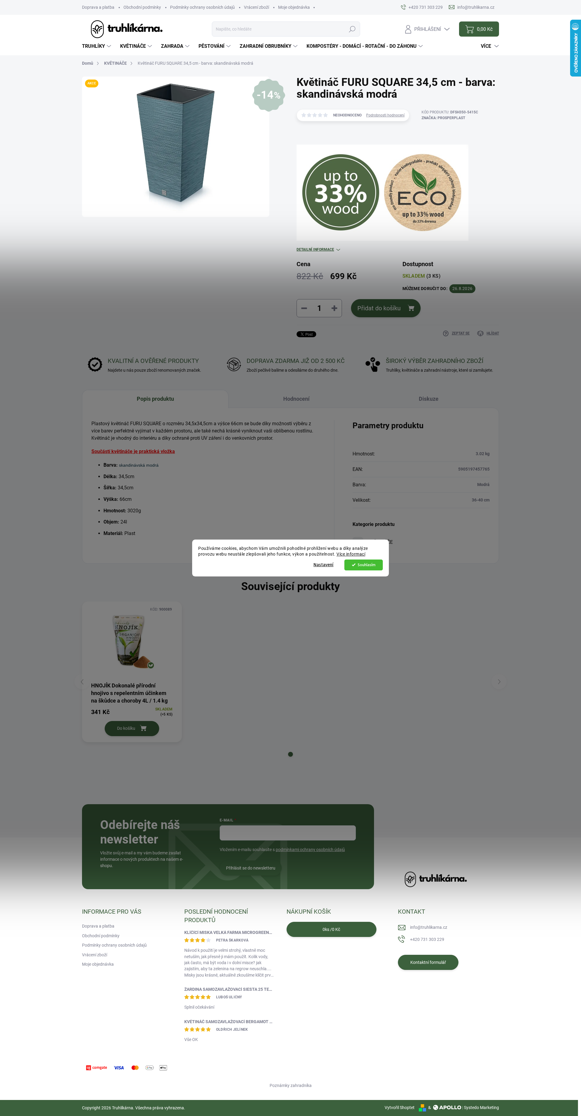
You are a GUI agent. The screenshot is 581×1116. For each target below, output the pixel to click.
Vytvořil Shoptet (400, 1107)
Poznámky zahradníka (291, 1085)
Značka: (443, 118)
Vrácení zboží (256, 7)
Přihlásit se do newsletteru (250, 868)
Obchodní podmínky (142, 7)
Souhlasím (367, 565)
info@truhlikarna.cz (428, 927)
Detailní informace (315, 249)
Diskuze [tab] (428, 399)
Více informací (350, 554)
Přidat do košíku (379, 308)
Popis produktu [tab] (155, 399)
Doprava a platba (98, 7)
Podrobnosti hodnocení (385, 115)
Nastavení (323, 565)
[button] (290, 754)
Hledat (352, 29)
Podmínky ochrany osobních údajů (202, 7)
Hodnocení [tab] (296, 399)
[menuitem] (97, 46)
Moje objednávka (294, 7)
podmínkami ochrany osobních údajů (310, 849)
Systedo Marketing (481, 1107)
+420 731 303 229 (427, 939)
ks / (331, 929)
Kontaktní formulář (428, 962)
